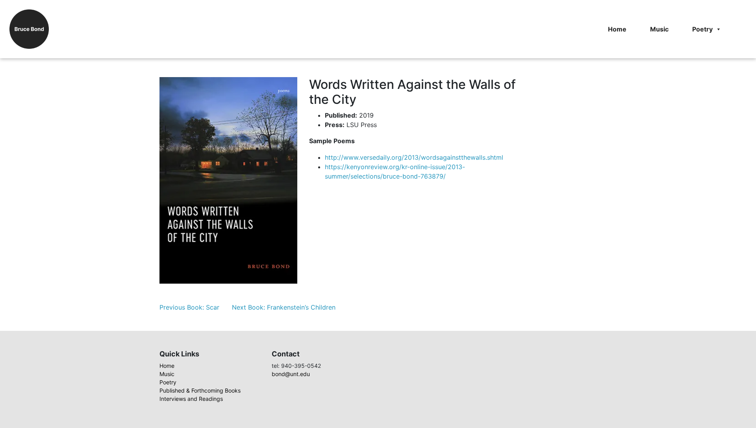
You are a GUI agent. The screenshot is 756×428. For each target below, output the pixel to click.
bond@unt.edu (291, 374)
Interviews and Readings (191, 398)
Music (659, 29)
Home (617, 29)
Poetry (702, 29)
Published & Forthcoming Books (200, 390)
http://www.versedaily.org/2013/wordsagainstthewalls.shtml (414, 157)
